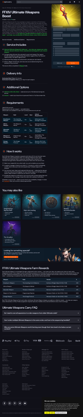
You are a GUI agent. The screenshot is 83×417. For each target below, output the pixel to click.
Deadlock (24, 376)
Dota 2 (43, 374)
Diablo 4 (43, 371)
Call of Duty (24, 373)
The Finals (4, 388)
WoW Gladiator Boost (46, 359)
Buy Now (73, 63)
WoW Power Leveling (26, 357)
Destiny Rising (45, 370)
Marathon (63, 376)
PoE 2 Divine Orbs (6, 374)
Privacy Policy (5, 352)
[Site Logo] (7, 2)
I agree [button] (46, 412)
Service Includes (7, 39)
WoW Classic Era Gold (7, 368)
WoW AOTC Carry (45, 354)
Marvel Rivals (64, 377)
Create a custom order (11, 257)
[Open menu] (79, 2)
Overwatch (4, 384)
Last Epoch (63, 373)
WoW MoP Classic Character (67, 357)
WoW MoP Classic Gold (66, 356)
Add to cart (59, 63)
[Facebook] (4, 403)
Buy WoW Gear (45, 360)
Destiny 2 (44, 368)
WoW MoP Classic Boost (66, 352)
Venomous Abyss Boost (47, 352)
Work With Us (5, 360)
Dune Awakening (45, 376)
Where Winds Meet (6, 391)
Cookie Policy (5, 354)
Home (3, 7)
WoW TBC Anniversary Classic (28, 385)
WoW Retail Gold (6, 367)
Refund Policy (5, 353)
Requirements (31, 39)
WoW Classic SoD (26, 389)
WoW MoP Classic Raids (66, 354)
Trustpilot (6, 181)
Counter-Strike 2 (25, 374)
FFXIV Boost (9, 7)
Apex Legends (25, 367)
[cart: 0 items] (74, 2)
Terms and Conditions (7, 356)
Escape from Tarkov (65, 368)
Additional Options (19, 39)
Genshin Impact (5, 394)
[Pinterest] (15, 403)
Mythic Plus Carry (26, 359)
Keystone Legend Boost (47, 356)
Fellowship (63, 370)
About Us (4, 357)
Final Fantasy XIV (65, 371)
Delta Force (44, 367)
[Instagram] (9, 403)
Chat (74, 66)
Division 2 (44, 373)
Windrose (4, 392)
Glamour (15, 7)
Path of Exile (5, 385)
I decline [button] (52, 412)
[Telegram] (20, 403)
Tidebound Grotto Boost (47, 353)
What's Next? (60, 66)
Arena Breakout (25, 370)
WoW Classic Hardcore (27, 388)
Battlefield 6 (24, 371)
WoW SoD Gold (5, 370)
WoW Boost (24, 352)
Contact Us (4, 359)
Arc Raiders (24, 368)
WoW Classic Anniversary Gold (9, 371)
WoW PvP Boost (25, 354)
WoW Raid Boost (25, 353)
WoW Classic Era (25, 386)
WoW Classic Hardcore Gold (8, 373)
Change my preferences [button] (61, 412)
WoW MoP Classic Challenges (68, 359)
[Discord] (25, 403)
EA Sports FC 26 (65, 367)
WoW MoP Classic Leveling (67, 353)
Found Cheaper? (67, 66)
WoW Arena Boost (26, 356)
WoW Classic (25, 384)
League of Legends (65, 374)
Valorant (4, 389)
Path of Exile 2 (5, 386)
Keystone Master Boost (47, 357)
